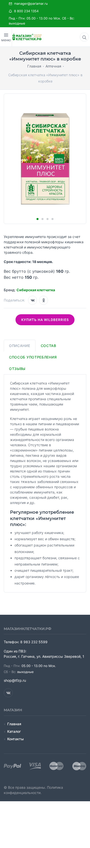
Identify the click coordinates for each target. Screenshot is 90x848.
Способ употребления (32, 357)
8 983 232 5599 (34, 642)
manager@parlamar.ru (30, 4)
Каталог (14, 731)
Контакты (15, 739)
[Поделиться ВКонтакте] (32, 300)
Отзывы (17, 368)
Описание (19, 346)
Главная (14, 724)
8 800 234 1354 (25, 11)
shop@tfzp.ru (15, 680)
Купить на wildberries (45, 320)
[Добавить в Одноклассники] (43, 300)
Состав (48, 346)
